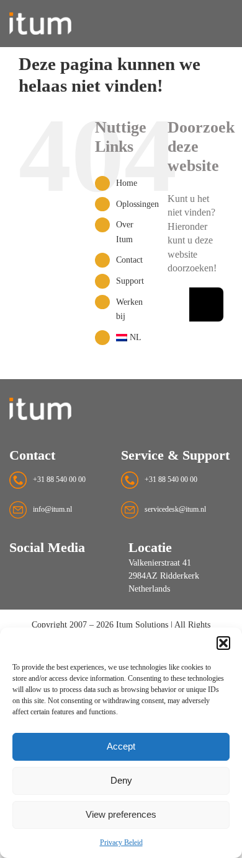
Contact (129, 260)
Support (130, 281)
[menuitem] (132, 337)
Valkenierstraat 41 (159, 562)
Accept (121, 746)
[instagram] (14, 570)
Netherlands (149, 588)
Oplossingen (137, 204)
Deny (121, 780)
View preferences (121, 814)
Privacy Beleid (121, 842)
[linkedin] (37, 570)
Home (126, 183)
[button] (223, 643)
